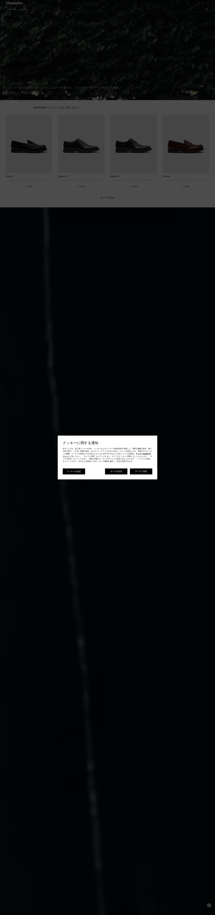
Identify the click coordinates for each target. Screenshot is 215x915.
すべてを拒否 (116, 471)
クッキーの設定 (74, 471)
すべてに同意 (141, 471)
